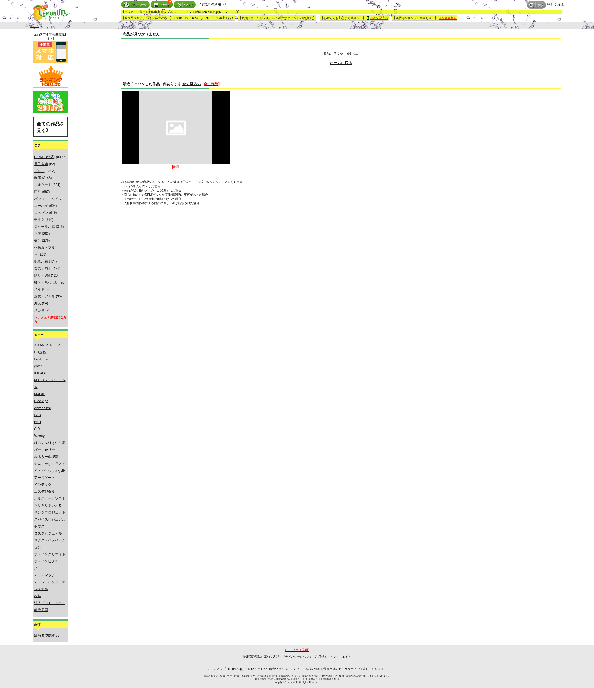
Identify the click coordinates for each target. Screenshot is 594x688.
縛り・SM (42, 275)
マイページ (139, 5)
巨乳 (37, 191)
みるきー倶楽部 (46, 456)
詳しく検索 (555, 4)
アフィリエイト (340, 656)
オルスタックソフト (49, 498)
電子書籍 (41, 163)
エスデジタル (44, 491)
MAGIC (39, 393)
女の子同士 (43, 268)
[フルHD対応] (44, 156)
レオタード (43, 184)
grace (38, 365)
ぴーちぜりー (44, 449)
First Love (41, 358)
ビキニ (39, 170)
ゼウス (39, 526)
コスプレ (41, 212)
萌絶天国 (41, 609)
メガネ (39, 309)
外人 (37, 302)
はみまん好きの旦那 (49, 442)
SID (37, 428)
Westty (39, 435)
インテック (43, 484)
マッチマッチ (44, 574)
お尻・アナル (44, 295)
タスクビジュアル (48, 533)
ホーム (34, 25)
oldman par (42, 407)
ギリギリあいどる (48, 505)
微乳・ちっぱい (46, 282)
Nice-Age (41, 400)
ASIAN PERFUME (48, 344)
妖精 (37, 595)
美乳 (37, 240)
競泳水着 (41, 261)
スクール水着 (44, 226)
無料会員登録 (448, 18)
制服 (37, 177)
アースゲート (44, 477)
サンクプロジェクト (49, 512)
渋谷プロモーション (49, 602)
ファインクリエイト (49, 553)
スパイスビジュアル (49, 519)
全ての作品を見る (51, 127)
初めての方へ (379, 18)
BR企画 (40, 351)
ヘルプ (188, 5)
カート (165, 5)
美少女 (39, 219)
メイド (39, 289)
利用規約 (321, 656)
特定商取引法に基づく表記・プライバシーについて (277, 656)
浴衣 (37, 233)
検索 (540, 5)
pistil (37, 421)
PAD (37, 414)
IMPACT (40, 372)
